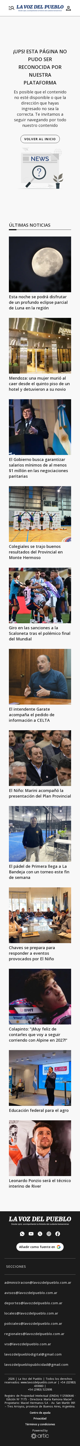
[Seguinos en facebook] (57, 1234)
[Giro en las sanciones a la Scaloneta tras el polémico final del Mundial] (40, 595)
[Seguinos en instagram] (48, 1234)
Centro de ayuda (40, 1413)
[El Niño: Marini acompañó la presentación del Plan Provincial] (40, 758)
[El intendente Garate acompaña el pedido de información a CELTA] (40, 677)
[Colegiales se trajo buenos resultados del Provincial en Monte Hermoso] (40, 514)
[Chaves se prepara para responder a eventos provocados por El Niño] (40, 915)
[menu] (11, 8)
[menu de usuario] (68, 8)
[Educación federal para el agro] (40, 1078)
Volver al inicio (40, 139)
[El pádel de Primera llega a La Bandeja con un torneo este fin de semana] (40, 834)
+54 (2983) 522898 (40, 1389)
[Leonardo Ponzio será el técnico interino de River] (40, 1148)
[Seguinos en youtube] (31, 1234)
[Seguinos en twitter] (40, 1234)
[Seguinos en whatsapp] (22, 1234)
